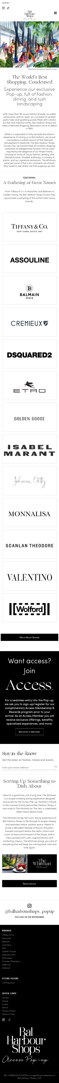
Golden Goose (9, 951)
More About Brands (29, 637)
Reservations (29, 883)
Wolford (6, 968)
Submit (55, 766)
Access (5, 997)
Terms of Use (8, 1014)
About (5, 1007)
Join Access (5, 2)
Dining (5, 1001)
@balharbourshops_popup (29, 911)
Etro (4, 948)
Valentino (6, 964)
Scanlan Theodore (11, 961)
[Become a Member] (29, 729)
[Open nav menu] (55, 13)
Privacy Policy (9, 1010)
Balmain (6, 941)
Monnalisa (7, 958)
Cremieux (6, 944)
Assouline (6, 938)
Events (5, 1004)
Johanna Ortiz (8, 954)
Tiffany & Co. (8, 935)
